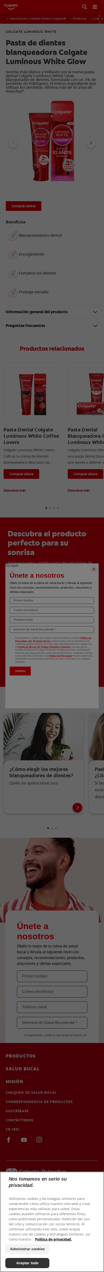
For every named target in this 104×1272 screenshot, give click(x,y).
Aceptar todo (27, 1263)
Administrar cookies (27, 1249)
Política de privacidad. (53, 1239)
